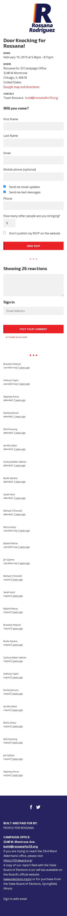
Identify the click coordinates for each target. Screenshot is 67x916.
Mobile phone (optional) (19, 169)
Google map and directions (21, 87)
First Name (10, 119)
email (23, 899)
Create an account (17, 337)
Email (7, 153)
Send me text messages (25, 192)
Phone (7, 199)
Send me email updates (24, 187)
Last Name (10, 136)
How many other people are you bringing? (31, 216)
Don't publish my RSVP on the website (34, 233)
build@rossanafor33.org (41, 98)
